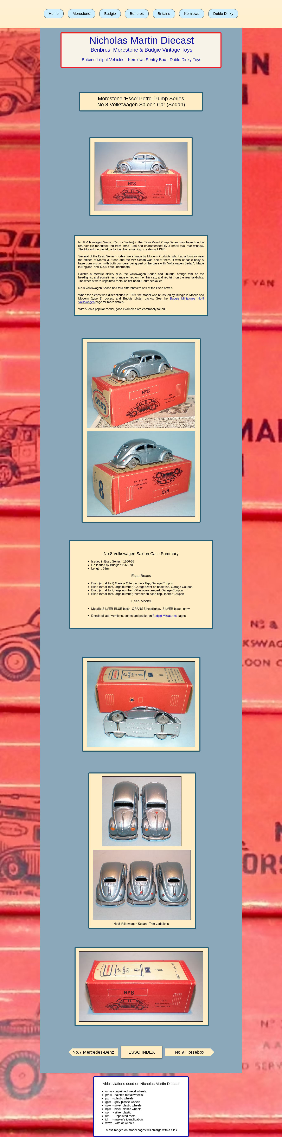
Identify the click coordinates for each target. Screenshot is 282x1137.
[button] (81, 13)
